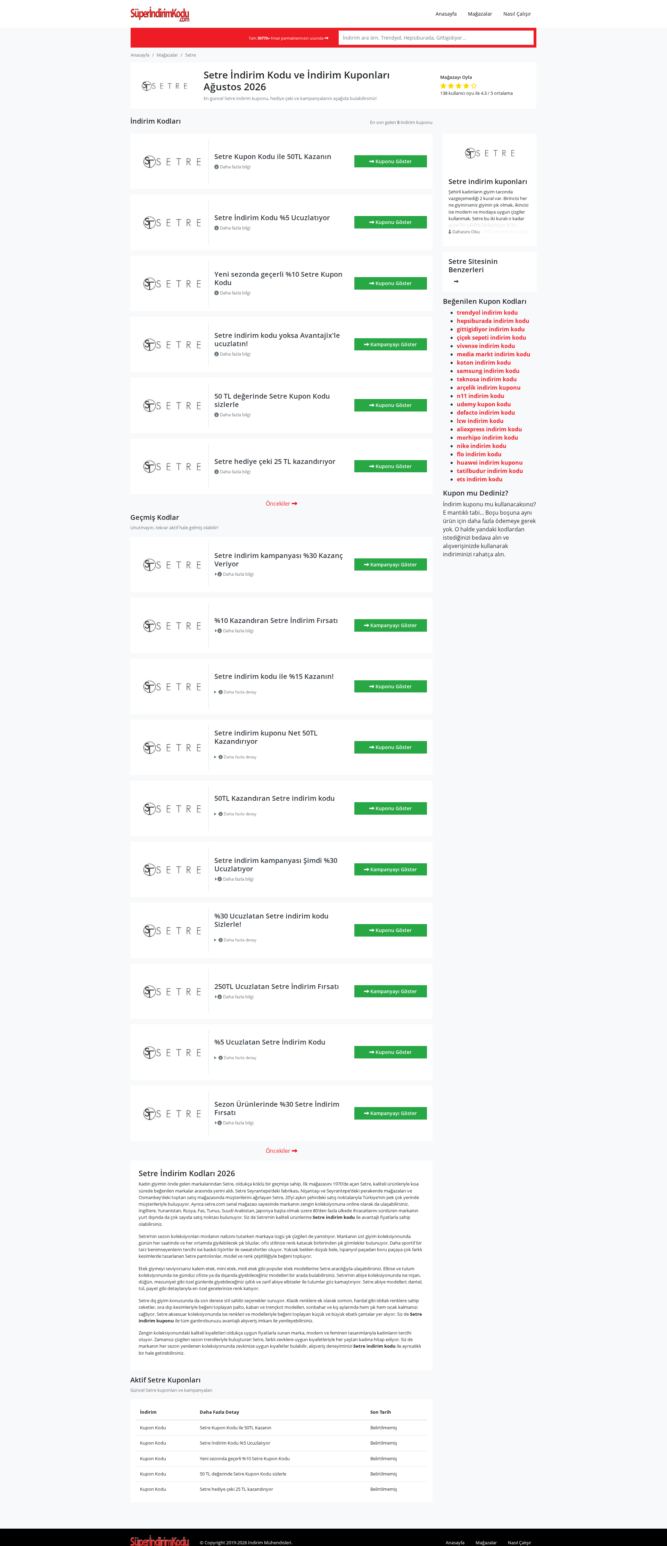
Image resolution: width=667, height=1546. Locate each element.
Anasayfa (446, 13)
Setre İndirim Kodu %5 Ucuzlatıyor (272, 217)
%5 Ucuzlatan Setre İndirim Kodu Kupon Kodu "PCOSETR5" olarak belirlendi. (274, 1058)
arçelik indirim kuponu (489, 387)
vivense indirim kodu (486, 346)
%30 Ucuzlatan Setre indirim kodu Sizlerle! (271, 920)
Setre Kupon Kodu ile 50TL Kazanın (272, 156)
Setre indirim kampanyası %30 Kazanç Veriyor (278, 559)
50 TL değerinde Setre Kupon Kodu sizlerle (272, 400)
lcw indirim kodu (480, 421)
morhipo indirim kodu (487, 437)
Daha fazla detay (239, 692)
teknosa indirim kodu (487, 379)
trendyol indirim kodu (487, 312)
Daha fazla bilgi (234, 167)
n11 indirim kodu (480, 396)
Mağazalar (480, 13)
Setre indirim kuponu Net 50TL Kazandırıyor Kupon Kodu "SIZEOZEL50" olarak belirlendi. (280, 757)
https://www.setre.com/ (490, 168)
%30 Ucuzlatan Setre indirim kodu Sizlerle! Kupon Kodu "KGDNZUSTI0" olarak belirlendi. (278, 940)
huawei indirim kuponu (490, 462)
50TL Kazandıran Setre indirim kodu (274, 798)
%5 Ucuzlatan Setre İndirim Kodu (270, 1042)
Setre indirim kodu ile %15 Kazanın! (274, 676)
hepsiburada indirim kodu (493, 321)
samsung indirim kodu (488, 371)
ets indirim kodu (480, 479)
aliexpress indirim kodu (489, 429)
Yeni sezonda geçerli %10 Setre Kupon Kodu (278, 278)
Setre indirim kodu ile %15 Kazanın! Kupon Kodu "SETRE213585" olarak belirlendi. (277, 692)
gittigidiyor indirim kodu (491, 329)
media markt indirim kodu (493, 354)
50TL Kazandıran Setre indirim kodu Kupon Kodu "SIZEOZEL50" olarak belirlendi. (277, 814)
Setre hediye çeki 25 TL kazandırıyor (275, 461)
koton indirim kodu (484, 362)
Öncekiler (279, 503)
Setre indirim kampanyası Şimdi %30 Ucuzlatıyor (275, 864)
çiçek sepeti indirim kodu (491, 337)
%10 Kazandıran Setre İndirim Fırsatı (276, 620)
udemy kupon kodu (484, 404)
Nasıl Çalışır (517, 13)
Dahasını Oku (465, 231)
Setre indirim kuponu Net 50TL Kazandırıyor (266, 737)
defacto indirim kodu (486, 412)
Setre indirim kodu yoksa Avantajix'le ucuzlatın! (277, 339)
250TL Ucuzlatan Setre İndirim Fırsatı (276, 986)
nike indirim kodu (482, 446)
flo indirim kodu (479, 454)
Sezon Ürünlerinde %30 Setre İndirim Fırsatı (276, 1108)
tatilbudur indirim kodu (490, 471)
